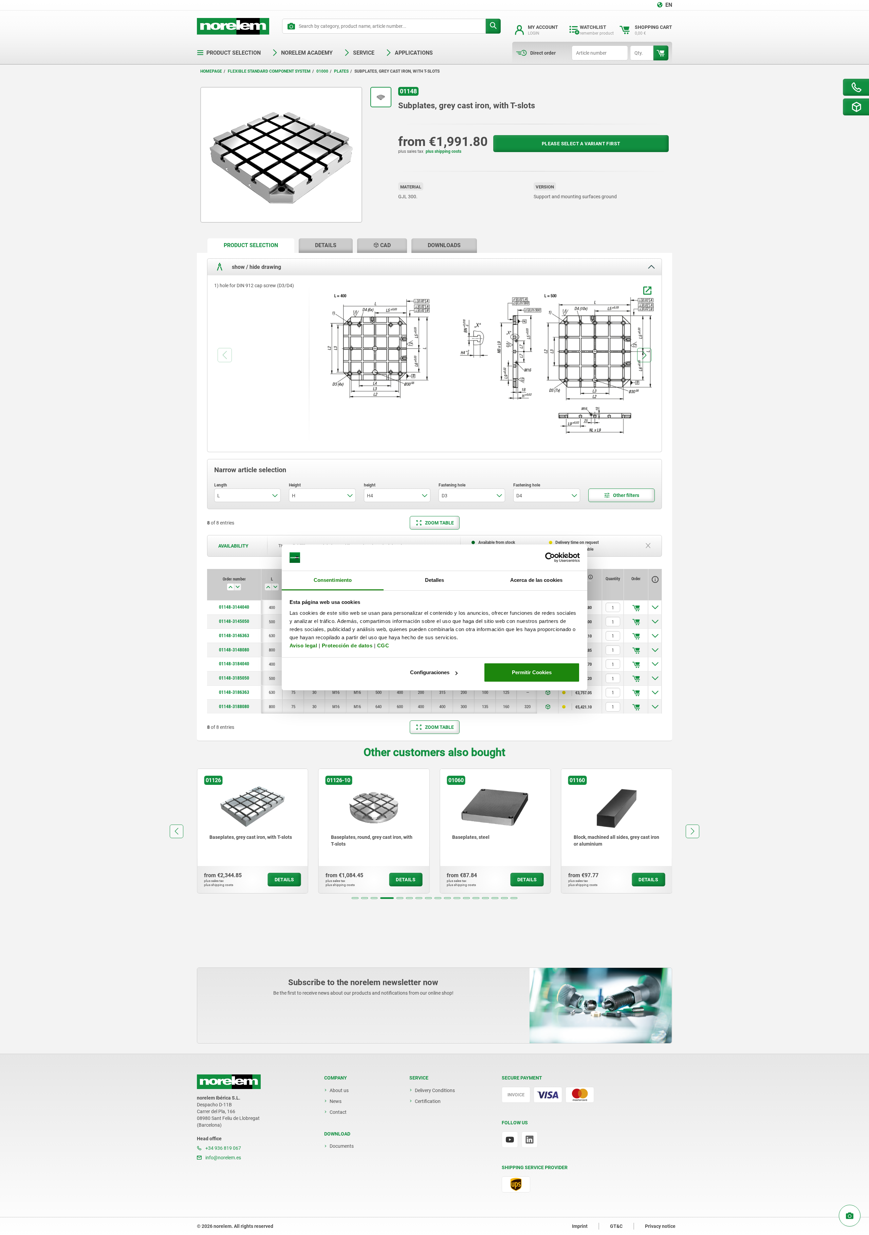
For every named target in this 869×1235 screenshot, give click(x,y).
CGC (383, 645)
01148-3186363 (234, 692)
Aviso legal (303, 645)
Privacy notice (660, 1226)
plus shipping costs (443, 151)
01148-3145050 (234, 621)
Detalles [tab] (434, 580)
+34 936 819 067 (222, 1148)
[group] (252, 831)
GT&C (616, 1226)
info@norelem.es (222, 1157)
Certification (428, 1101)
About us (339, 1090)
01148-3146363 (234, 635)
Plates (341, 71)
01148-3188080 (234, 706)
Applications (414, 53)
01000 (322, 71)
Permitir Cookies (532, 672)
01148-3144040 (234, 607)
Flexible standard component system (269, 71)
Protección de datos (347, 645)
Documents (342, 1146)
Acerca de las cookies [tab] (536, 580)
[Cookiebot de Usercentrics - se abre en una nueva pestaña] (550, 558)
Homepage (211, 71)
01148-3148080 (234, 649)
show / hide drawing (255, 266)
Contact (338, 1112)
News (335, 1101)
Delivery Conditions (435, 1090)
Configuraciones (429, 672)
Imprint (580, 1226)
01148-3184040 (234, 663)
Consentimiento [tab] (333, 580)
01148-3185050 (234, 678)
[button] (355, 898)
